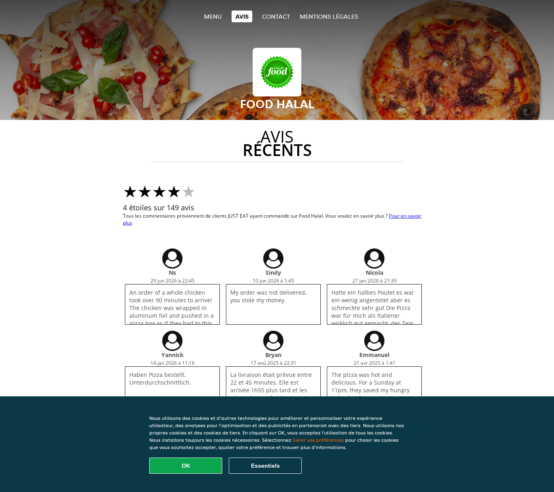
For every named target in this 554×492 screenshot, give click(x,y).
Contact (276, 16)
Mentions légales (329, 16)
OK (186, 465)
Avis (242, 16)
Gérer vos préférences (318, 440)
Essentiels (265, 465)
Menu (213, 16)
